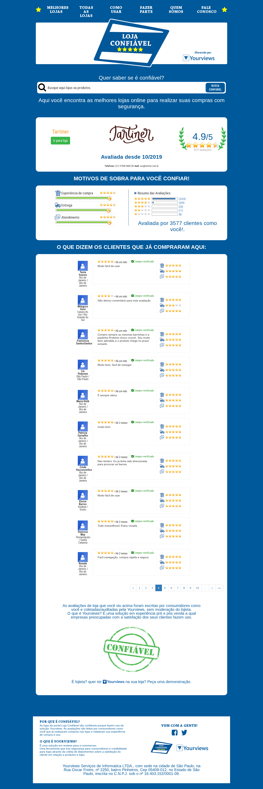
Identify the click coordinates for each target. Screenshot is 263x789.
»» (219, 587)
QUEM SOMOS (176, 10)
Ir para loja (60, 140)
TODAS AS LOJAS (86, 12)
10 (197, 587)
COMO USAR (116, 10)
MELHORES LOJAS (56, 10)
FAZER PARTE (146, 10)
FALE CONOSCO (206, 10)
